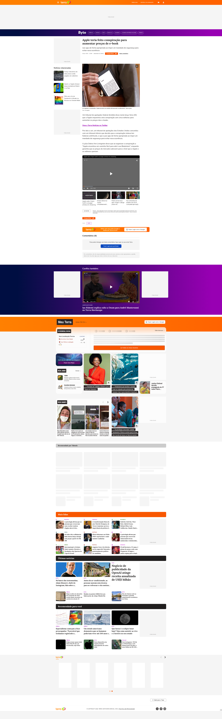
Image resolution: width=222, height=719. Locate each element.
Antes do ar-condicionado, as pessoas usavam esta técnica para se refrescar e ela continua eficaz (97, 583)
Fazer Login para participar (111, 246)
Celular (124, 640)
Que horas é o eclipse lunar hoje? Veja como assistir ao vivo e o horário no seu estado (124, 631)
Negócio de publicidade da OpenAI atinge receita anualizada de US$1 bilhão (124, 572)
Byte (89, 223)
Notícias (94, 532)
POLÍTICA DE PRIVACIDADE (127, 709)
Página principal (66, 2)
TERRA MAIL (135, 2)
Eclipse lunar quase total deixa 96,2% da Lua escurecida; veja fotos (74, 643)
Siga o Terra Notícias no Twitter (95, 125)
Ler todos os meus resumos (129, 348)
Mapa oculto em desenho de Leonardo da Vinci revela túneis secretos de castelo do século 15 (74, 596)
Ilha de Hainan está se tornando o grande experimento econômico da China (129, 596)
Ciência (68, 592)
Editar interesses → (160, 330)
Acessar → (78, 370)
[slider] (111, 299)
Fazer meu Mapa (69, 363)
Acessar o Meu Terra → (81, 322)
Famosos (66, 519)
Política (94, 545)
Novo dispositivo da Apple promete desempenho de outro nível (101, 644)
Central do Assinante (146, 2)
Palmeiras (123, 519)
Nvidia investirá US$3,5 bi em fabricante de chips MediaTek (94, 595)
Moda (65, 532)
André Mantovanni (87, 305)
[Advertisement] (153, 596)
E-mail (158, 2)
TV (121, 532)
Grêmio (66, 545)
